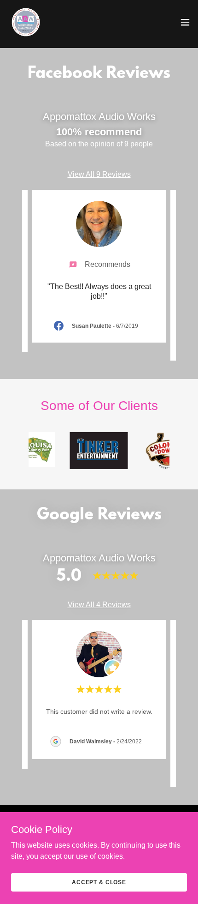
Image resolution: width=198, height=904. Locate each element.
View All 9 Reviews (99, 174)
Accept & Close (99, 882)
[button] (185, 22)
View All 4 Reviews (99, 605)
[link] (25, 22)
